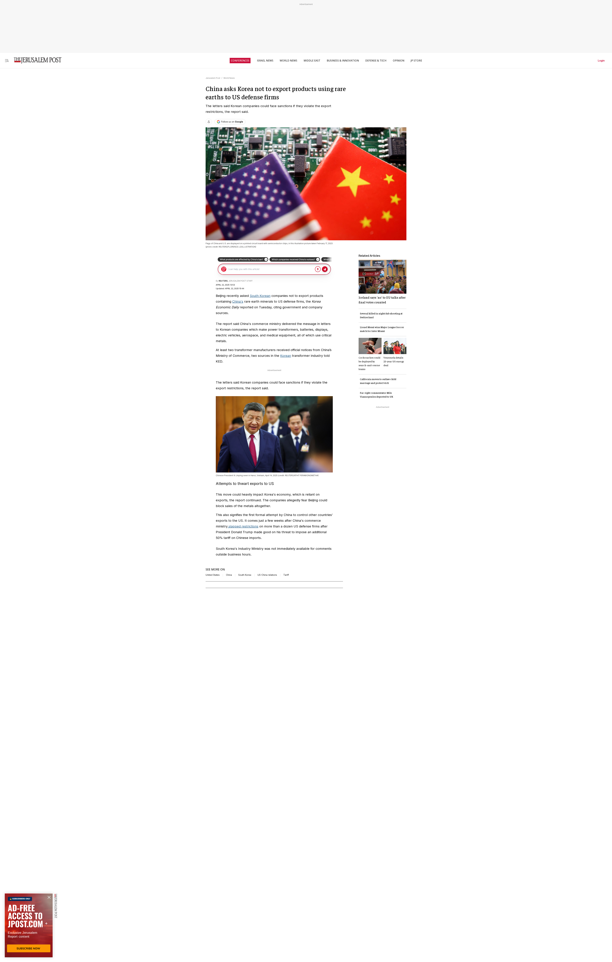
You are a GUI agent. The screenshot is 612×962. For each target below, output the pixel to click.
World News (229, 78)
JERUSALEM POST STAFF (241, 281)
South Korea (244, 575)
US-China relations (267, 575)
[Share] (209, 122)
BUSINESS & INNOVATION (343, 60)
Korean (285, 356)
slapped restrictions (243, 526)
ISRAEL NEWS (265, 60)
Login (601, 60)
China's (237, 301)
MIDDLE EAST (312, 60)
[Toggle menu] (7, 60)
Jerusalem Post (213, 78)
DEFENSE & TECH (375, 60)
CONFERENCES (240, 60)
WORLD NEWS (288, 60)
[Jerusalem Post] (36, 60)
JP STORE (416, 60)
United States (213, 575)
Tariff (286, 575)
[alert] (29, 925)
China (229, 575)
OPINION (398, 60)
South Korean (260, 296)
